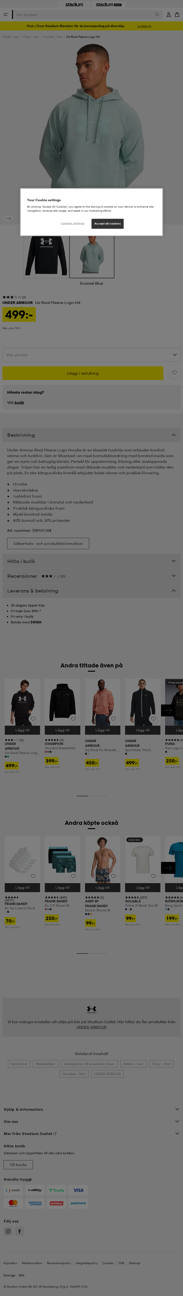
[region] (91, 212)
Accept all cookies (107, 223)
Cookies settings (73, 223)
